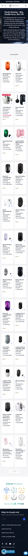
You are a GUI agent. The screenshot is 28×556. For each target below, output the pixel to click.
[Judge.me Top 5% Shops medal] (14, 497)
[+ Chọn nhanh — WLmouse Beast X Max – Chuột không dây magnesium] (11, 276)
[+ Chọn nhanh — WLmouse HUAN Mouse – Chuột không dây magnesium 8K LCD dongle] (11, 240)
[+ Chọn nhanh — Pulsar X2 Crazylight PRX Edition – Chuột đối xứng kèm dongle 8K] (11, 309)
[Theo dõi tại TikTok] (14, 544)
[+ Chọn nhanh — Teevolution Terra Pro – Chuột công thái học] (11, 137)
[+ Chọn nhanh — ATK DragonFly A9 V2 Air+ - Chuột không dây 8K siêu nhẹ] (11, 69)
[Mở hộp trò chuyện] (25, 553)
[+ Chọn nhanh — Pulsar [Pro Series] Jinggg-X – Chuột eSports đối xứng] (24, 445)
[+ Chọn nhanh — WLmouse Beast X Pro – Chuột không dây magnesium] (24, 206)
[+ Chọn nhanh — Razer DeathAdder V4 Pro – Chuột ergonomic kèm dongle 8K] (11, 206)
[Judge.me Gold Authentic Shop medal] (22, 490)
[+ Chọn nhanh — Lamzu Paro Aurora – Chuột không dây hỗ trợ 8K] (24, 410)
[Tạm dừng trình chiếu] (24, 2)
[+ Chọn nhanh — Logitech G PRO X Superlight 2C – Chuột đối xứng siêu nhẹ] (24, 309)
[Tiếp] (26, 1)
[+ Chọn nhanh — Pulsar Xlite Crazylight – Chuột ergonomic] (11, 343)
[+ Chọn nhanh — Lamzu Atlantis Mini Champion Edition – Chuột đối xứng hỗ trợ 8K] (24, 137)
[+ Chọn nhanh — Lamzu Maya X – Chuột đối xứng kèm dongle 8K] (11, 103)
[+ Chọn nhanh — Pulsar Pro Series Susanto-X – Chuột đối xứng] (24, 172)
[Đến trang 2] (17, 471)
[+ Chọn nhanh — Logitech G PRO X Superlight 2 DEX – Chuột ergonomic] (24, 343)
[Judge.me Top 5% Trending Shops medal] (22, 497)
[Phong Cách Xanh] (14, 5)
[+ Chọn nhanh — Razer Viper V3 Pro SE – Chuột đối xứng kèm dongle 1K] (24, 276)
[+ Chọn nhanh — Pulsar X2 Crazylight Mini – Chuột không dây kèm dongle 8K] (11, 172)
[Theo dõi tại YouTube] (10, 544)
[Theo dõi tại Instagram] (6, 544)
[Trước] (1, 2)
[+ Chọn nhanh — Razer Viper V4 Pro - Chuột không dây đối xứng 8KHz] (24, 103)
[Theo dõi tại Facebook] (2, 544)
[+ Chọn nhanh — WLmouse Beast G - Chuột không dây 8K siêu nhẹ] (24, 377)
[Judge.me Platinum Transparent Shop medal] (14, 490)
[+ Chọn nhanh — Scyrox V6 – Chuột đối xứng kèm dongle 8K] (24, 69)
